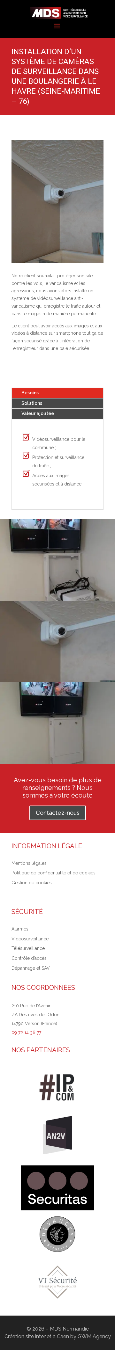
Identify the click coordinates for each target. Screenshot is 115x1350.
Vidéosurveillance (30, 938)
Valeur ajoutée (37, 413)
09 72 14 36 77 (26, 1032)
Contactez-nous (58, 812)
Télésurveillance (28, 948)
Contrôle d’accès (29, 958)
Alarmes (20, 928)
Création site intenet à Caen (36, 1336)
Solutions (31, 403)
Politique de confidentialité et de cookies (54, 872)
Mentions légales (29, 863)
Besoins (30, 392)
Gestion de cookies (32, 882)
